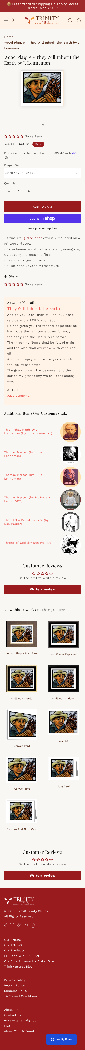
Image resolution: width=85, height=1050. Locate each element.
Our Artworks (14, 945)
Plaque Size (12, 165)
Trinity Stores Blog (18, 966)
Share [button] (13, 276)
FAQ (7, 1025)
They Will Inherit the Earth (33, 308)
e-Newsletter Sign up (20, 1020)
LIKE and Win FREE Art (21, 955)
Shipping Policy (16, 990)
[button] (6, 20)
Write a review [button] (42, 589)
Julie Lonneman (19, 395)
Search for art (13, 19)
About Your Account (19, 1031)
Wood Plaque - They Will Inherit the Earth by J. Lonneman (42, 45)
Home (8, 37)
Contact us (12, 1015)
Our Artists (12, 939)
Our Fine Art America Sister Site (29, 961)
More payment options (42, 228)
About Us (11, 1009)
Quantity (10, 183)
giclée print (33, 238)
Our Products (14, 950)
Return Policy (14, 985)
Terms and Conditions (21, 996)
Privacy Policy (14, 980)
